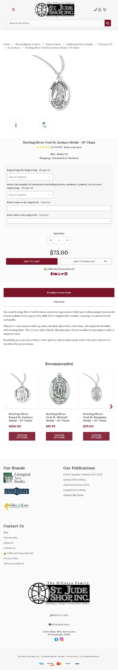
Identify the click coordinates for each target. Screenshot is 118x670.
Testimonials (10, 537)
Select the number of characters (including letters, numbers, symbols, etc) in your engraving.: (54, 186)
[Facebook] (52, 274)
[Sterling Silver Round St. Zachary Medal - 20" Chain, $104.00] (22, 389)
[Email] (55, 274)
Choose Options (22, 436)
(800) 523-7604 (60, 615)
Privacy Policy (10, 558)
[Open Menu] (13, 9)
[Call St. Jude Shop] (95, 9)
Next (111, 406)
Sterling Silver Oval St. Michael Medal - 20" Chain (58, 417)
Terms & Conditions (13, 563)
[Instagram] (61, 639)
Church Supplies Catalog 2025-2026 (82, 474)
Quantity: (59, 233)
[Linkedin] (65, 274)
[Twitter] (62, 274)
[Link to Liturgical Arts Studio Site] (16, 477)
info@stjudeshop (60, 624)
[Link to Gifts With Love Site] (16, 506)
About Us (8, 542)
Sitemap (61, 656)
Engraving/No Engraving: (28, 170)
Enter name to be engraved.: (28, 202)
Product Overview (59, 292)
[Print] (59, 274)
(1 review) (57, 147)
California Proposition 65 (60, 268)
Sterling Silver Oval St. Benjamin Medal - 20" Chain (95, 417)
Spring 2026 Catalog (74, 479)
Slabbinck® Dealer (73, 495)
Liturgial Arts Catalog (74, 490)
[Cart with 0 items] (104, 9)
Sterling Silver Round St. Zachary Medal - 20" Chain (21, 417)
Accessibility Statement (89, 656)
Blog (5, 532)
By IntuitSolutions (48, 656)
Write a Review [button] (73, 147)
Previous (6, 406)
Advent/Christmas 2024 (76, 484)
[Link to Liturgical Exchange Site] (16, 491)
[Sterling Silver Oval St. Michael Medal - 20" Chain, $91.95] (59, 389)
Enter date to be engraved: (27, 214)
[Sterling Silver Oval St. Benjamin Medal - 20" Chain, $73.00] (96, 389)
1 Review (59, 301)
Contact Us (9, 548)
